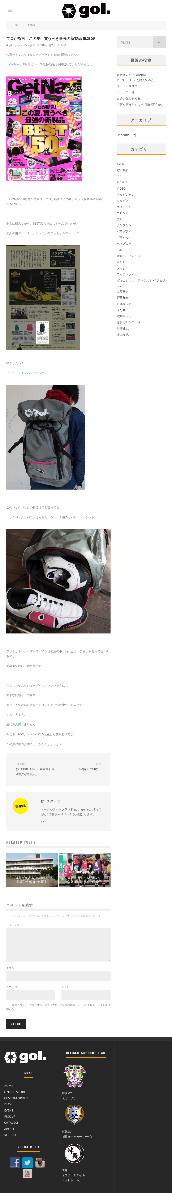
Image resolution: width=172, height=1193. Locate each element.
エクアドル (124, 207)
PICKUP (122, 182)
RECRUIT (10, 1135)
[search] (159, 42)
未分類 (31, 45)
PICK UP (10, 1116)
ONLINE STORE (15, 1092)
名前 (10, 968)
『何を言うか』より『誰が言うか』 (140, 104)
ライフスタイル (127, 274)
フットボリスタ (127, 86)
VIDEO (121, 188)
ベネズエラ (124, 244)
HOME (8, 1086)
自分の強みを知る (128, 98)
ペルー (121, 250)
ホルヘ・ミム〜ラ (128, 256)
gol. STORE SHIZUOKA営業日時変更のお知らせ (35, 769)
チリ (120, 219)
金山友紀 (123, 334)
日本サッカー (125, 304)
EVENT (121, 164)
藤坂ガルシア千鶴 (128, 322)
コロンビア (124, 213)
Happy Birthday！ (89, 766)
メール (11, 986)
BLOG (8, 1104)
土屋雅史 (123, 291)
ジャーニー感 (125, 92)
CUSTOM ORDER (16, 1098)
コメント (13, 925)
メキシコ (123, 268)
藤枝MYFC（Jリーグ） (69, 1095)
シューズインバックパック (26, 373)
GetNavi (14, 64)
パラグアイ (124, 231)
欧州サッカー (125, 316)
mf (119, 176)
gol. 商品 (122, 170)
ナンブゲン (124, 225)
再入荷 (16, 724)
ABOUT (9, 1129)
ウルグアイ (124, 201)
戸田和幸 (123, 298)
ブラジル (123, 237)
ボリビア (123, 262)
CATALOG (11, 1122)
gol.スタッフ (15, 45)
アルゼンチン (125, 194)
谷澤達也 (123, 328)
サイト (65, 986)
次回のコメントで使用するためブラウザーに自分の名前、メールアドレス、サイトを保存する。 (58, 1007)
